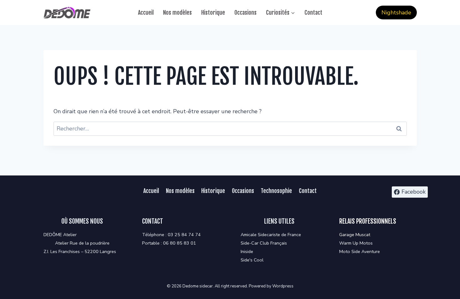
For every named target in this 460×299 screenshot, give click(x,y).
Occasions (245, 12)
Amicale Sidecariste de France (271, 234)
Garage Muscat (354, 234)
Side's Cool (252, 260)
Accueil (146, 12)
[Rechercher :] (230, 128)
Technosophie (276, 190)
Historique (213, 12)
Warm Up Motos (356, 243)
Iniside (247, 251)
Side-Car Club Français (264, 243)
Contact (313, 12)
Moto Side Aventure (359, 251)
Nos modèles (177, 12)
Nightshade (396, 12)
